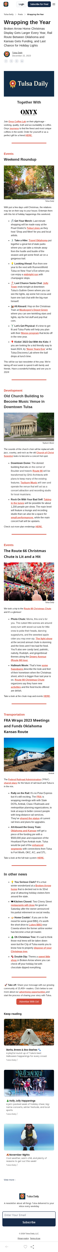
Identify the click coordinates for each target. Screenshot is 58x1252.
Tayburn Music (29, 482)
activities (16, 687)
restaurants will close (23, 905)
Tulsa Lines (33, 228)
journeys (14, 128)
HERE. (28, 135)
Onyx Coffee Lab (17, 121)
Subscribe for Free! (39, 4)
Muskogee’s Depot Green (33, 310)
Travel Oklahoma (38, 240)
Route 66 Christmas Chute (37, 608)
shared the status (30, 818)
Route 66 (38, 471)
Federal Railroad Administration (24, 779)
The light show (44, 638)
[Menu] (54, 4)
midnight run (31, 274)
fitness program (30, 333)
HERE (47, 696)
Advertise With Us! (29, 1001)
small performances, (22, 517)
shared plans (10, 783)
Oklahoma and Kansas (23, 830)
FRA (39, 796)
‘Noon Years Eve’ (36, 349)
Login (21, 4)
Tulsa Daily (9, 14)
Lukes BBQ (35, 924)
